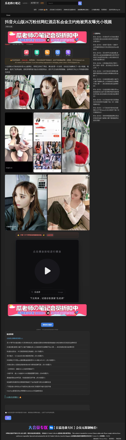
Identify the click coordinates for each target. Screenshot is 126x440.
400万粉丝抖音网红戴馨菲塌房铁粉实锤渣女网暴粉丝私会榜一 (105, 73)
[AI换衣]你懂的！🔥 (13, 397)
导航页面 (118, 438)
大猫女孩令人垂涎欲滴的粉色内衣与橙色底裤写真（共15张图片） (29, 364)
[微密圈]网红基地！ (84, 9)
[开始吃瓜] (47, 53)
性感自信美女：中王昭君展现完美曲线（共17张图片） (26, 351)
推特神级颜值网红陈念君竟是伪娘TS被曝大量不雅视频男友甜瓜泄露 (106, 118)
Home (8, 15)
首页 (35, 9)
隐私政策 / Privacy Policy (100, 438)
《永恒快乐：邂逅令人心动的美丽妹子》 (21, 369)
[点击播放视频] (47, 271)
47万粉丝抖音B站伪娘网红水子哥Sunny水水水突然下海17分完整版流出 (106, 110)
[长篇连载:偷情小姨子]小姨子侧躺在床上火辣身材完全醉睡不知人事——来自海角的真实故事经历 (40, 347)
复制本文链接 (47, 325)
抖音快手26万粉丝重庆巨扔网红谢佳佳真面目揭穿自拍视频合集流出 (106, 39)
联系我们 (104, 9)
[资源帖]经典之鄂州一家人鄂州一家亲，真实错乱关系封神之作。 (105, 65)
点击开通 (50, 235)
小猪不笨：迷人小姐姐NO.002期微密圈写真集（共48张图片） (28, 373)
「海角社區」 (25, 60)
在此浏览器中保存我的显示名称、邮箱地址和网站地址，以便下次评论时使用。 (31, 412)
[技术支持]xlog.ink (114, 9)
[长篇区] (37, 53)
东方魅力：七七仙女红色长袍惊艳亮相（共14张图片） (26, 356)
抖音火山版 (9, 26)
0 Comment (30, 44)
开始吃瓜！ (8, 44)
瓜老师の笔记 (12, 3)
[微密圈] (57, 53)
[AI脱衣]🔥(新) (43, 9)
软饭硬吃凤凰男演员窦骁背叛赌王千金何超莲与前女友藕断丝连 (29, 382)
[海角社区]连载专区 (70, 9)
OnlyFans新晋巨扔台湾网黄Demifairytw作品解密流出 (25, 391)
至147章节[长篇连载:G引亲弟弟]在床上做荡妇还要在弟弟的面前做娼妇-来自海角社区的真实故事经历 (42, 343)
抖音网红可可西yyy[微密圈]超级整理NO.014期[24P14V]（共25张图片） (31, 360)
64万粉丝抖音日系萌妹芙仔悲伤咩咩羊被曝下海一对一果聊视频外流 (106, 102)
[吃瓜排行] (26, 53)
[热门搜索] (68, 53)
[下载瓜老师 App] (42, 3)
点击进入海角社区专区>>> (15, 338)
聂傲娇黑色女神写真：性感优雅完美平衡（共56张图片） (26, 378)
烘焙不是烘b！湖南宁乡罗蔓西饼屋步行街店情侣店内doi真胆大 (106, 47)
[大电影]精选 (96, 9)
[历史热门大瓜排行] (56, 9)
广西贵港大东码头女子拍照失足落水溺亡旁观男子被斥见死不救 (29, 386)
